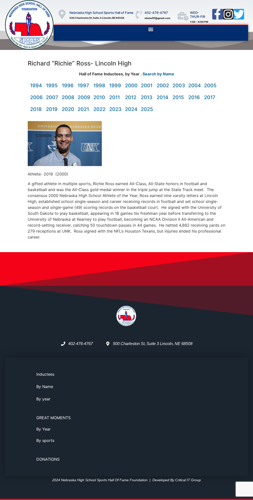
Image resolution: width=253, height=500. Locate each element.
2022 (99, 109)
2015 (178, 97)
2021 (83, 109)
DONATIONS (48, 459)
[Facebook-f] (217, 14)
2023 (115, 109)
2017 (209, 97)
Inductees (45, 374)
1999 (115, 85)
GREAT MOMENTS (53, 417)
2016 (194, 97)
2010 (99, 97)
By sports (45, 440)
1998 (99, 85)
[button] (151, 29)
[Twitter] (238, 14)
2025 (147, 109)
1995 (52, 85)
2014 (162, 97)
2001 (146, 85)
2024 (131, 109)
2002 (163, 85)
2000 (131, 85)
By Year (43, 429)
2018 (36, 109)
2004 (194, 85)
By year (43, 398)
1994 (36, 85)
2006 (36, 97)
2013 (146, 97)
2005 (210, 85)
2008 (68, 97)
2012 (130, 97)
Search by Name (158, 73)
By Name (44, 386)
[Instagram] (228, 14)
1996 (68, 85)
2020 (68, 109)
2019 (52, 109)
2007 (52, 97)
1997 (83, 85)
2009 (84, 97)
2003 (178, 85)
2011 (114, 97)
